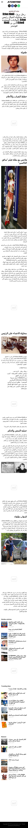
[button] (2, 1)
